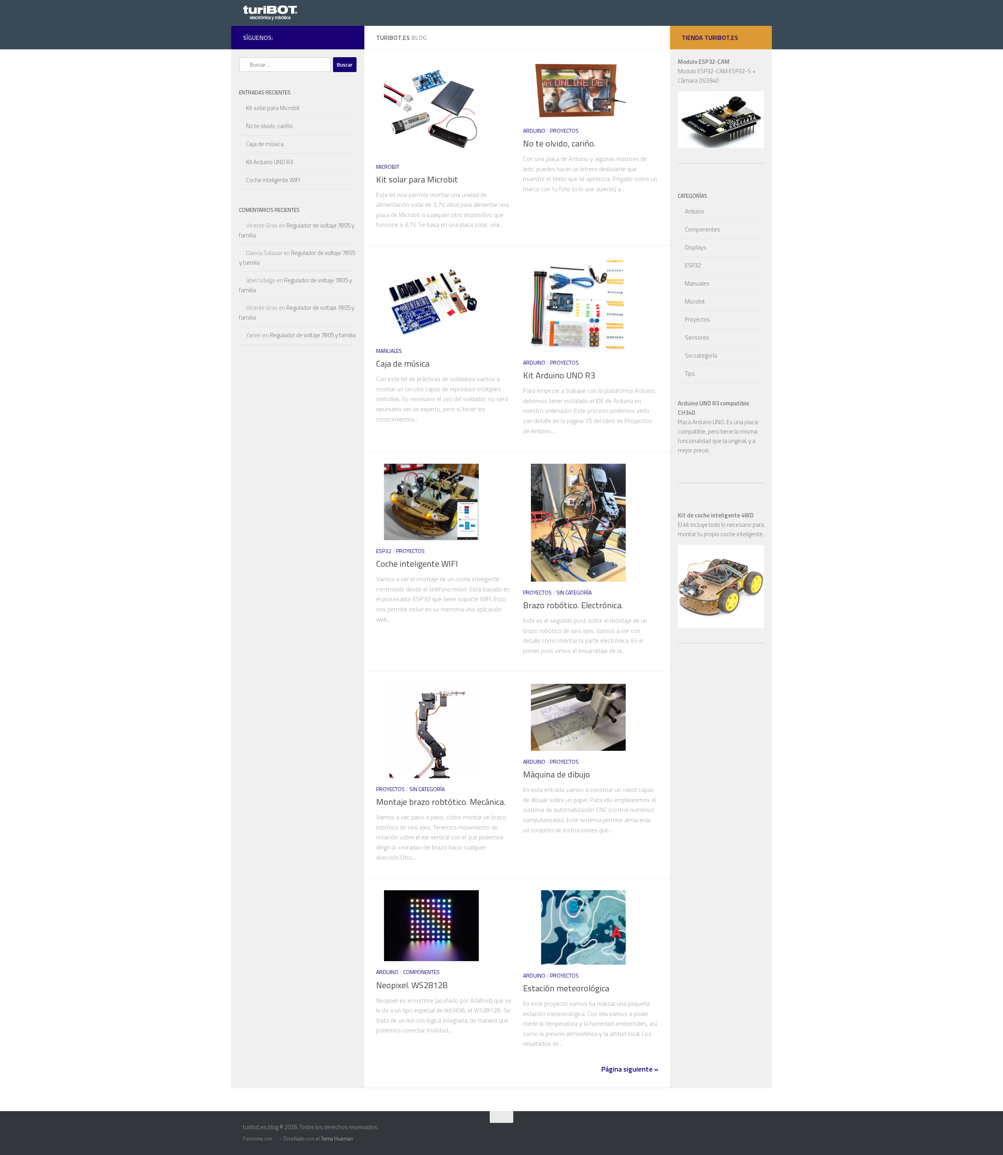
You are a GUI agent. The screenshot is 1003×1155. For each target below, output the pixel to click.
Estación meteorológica (566, 988)
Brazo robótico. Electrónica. (573, 605)
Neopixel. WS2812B (412, 985)
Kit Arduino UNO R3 (559, 375)
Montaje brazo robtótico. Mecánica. (440, 801)
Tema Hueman (337, 1138)
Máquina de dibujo (556, 774)
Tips (690, 373)
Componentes (421, 972)
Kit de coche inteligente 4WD (715, 515)
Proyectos (564, 131)
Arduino (534, 131)
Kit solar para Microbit (417, 179)
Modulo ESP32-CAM (704, 61)
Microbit (387, 167)
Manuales (389, 351)
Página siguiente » (629, 1069)
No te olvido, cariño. (559, 143)
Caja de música (402, 363)
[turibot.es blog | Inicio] (272, 12)
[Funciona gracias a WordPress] (276, 1138)
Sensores (697, 337)
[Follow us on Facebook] (348, 37)
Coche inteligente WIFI (417, 563)
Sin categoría (574, 592)
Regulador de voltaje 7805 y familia (313, 335)
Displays (695, 247)
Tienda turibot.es (710, 37)
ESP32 (383, 551)
